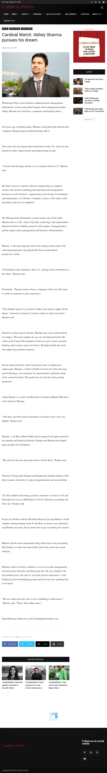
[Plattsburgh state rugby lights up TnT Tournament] (78, 111)
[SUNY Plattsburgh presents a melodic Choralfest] (78, 100)
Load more (88, 119)
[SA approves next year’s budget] (78, 81)
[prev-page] (3, 694)
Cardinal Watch (27, 29)
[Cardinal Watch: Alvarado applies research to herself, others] (12, 673)
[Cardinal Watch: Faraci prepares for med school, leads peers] (35, 673)
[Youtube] (103, 2)
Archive (5, 29)
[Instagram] (95, 2)
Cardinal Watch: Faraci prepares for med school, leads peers (34, 685)
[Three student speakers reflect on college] (78, 91)
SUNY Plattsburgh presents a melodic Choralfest (92, 100)
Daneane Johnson (8, 637)
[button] (102, 7)
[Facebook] (91, 2)
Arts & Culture (14, 29)
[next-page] (8, 694)
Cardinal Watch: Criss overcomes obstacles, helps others (58, 685)
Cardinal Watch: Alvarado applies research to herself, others (12, 685)
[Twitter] (99, 2)
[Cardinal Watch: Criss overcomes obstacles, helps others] (59, 673)
